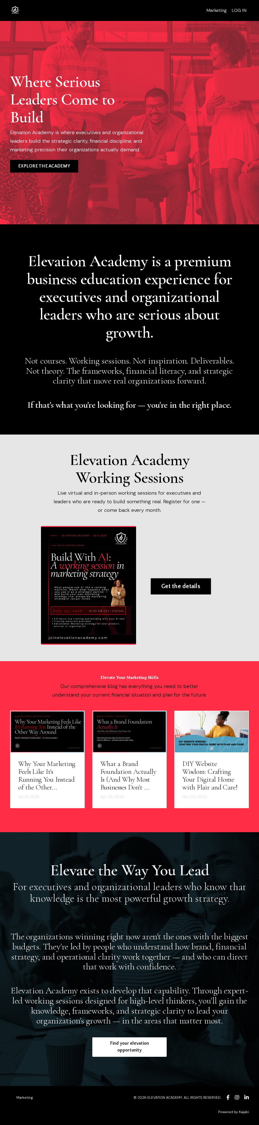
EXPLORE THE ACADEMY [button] (44, 166)
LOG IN (239, 10)
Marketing (216, 10)
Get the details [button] (180, 586)
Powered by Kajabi (233, 1112)
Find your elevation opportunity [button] (129, 1047)
